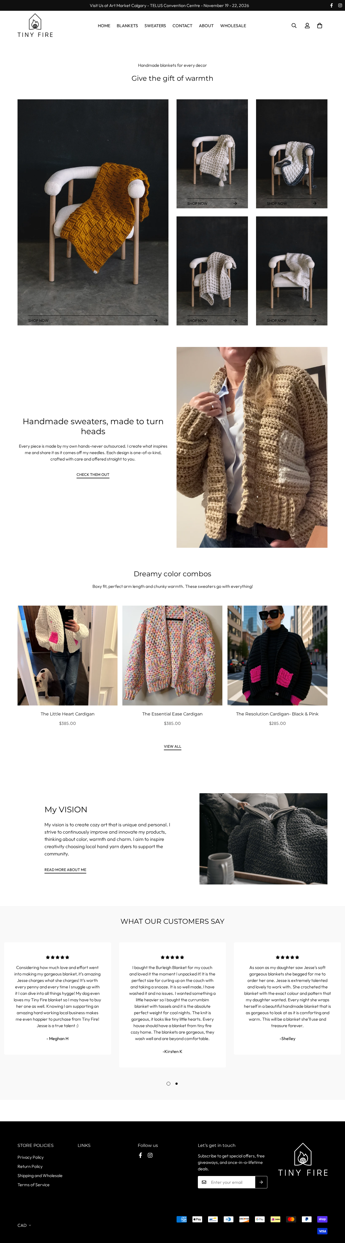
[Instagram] (340, 5)
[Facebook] (331, 5)
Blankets (127, 25)
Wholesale (233, 25)
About (206, 25)
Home (104, 25)
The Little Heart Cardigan (68, 714)
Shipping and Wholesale (40, 1175)
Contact (182, 25)
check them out (93, 474)
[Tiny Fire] (35, 25)
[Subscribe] (261, 1182)
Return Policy (30, 1166)
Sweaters (155, 25)
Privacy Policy (31, 1157)
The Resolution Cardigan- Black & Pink (277, 714)
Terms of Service (34, 1184)
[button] (319, 25)
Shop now (38, 320)
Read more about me (65, 869)
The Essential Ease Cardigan (172, 714)
